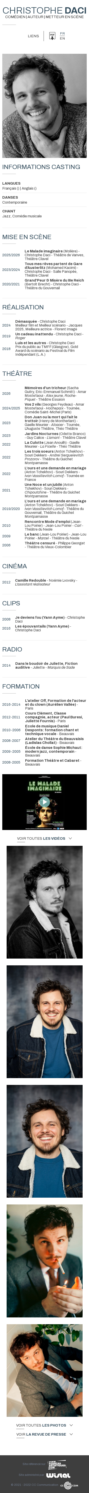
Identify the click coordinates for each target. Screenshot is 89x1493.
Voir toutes (41, 838)
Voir (41, 1434)
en (62, 38)
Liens (33, 36)
